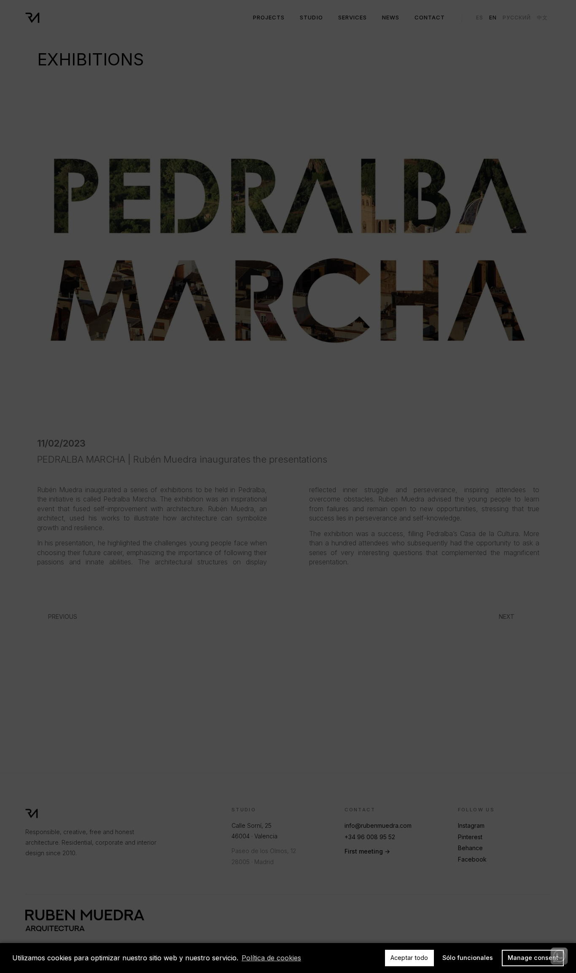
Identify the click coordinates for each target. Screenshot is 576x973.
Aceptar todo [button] (409, 957)
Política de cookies (271, 958)
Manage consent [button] (533, 957)
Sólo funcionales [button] (467, 957)
